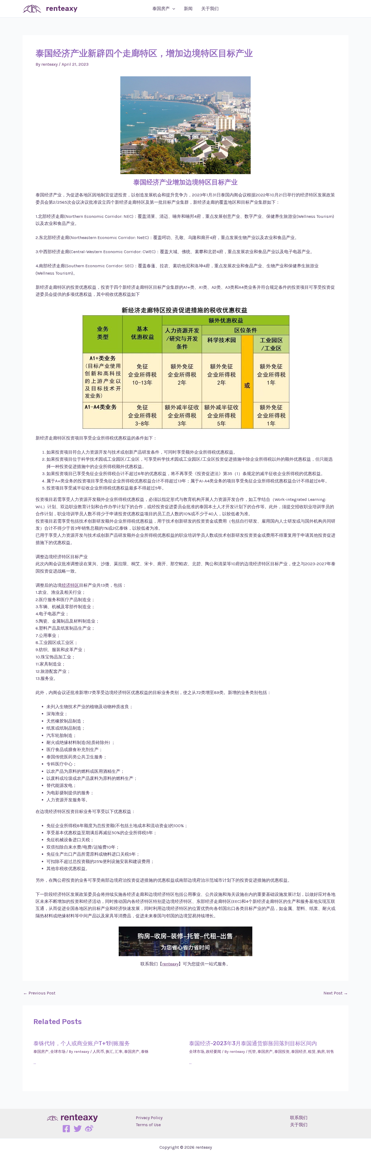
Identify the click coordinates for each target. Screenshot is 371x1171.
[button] (172, 8)
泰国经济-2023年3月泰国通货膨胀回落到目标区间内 (253, 1043)
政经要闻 (213, 1051)
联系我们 (298, 1117)
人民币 (98, 1051)
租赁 (312, 1051)
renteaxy (61, 8)
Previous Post (39, 993)
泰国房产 (41, 1051)
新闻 (188, 8)
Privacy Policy (149, 1117)
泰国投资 (282, 1051)
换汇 (109, 1051)
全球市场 (57, 1051)
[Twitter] (78, 1129)
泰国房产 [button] (161, 8)
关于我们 (210, 8)
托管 (252, 1051)
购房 (321, 1051)
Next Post (335, 993)
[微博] (89, 1129)
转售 (330, 1051)
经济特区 (70, 585)
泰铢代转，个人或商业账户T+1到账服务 (81, 1043)
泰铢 (145, 1051)
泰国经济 (298, 1051)
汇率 (118, 1051)
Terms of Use (148, 1124)
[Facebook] (66, 1129)
